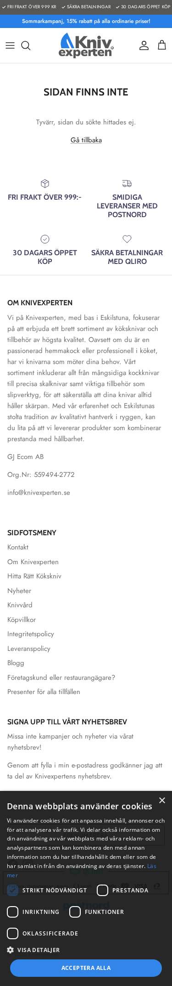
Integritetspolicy (30, 634)
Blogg (15, 663)
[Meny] (10, 45)
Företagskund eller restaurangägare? (61, 677)
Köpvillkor (21, 620)
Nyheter (19, 591)
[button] (86, 949)
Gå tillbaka (86, 140)
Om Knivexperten (33, 562)
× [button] (161, 800)
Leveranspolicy (28, 649)
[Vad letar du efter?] (30, 45)
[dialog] (86, 888)
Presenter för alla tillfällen (43, 692)
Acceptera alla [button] (86, 968)
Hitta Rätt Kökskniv (34, 576)
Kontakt (17, 547)
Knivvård (20, 605)
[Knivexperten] (86, 46)
